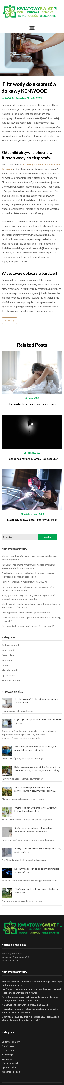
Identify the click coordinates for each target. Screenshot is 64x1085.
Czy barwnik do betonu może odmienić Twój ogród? (28, 626)
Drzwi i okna (8, 655)
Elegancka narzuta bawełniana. (17, 710)
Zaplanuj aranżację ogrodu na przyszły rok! (23, 900)
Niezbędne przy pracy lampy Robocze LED (32, 458)
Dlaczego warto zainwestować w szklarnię (23, 799)
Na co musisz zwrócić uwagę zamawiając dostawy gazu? (30, 880)
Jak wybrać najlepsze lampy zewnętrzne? (22, 778)
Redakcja (9, 98)
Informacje (9, 320)
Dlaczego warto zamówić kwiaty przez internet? (26, 612)
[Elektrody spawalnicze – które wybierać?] (32, 488)
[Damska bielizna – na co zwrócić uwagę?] (32, 371)
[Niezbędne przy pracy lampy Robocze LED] (32, 430)
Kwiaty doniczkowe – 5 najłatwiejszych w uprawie (27, 819)
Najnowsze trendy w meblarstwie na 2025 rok (25, 581)
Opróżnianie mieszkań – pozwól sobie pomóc (24, 860)
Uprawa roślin (8, 675)
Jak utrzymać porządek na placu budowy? (22, 758)
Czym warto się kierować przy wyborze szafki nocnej (28, 839)
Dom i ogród (8, 649)
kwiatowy (6, 665)
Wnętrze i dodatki (11, 680)
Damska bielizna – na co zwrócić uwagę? (32, 403)
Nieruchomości (9, 670)
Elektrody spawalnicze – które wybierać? (32, 519)
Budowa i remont (10, 644)
